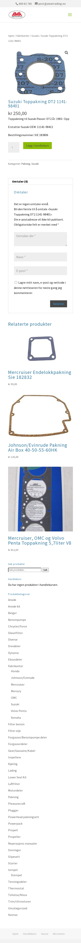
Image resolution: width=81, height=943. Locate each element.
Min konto (59, 933)
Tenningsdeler (17, 882)
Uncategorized (17, 908)
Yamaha (16, 717)
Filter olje (14, 731)
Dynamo (13, 653)
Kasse (44, 933)
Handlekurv (30, 933)
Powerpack (15, 823)
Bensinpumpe (17, 620)
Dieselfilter (15, 633)
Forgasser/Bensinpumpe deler (27, 737)
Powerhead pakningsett (23, 817)
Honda (15, 671)
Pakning (25, 163)
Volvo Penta (19, 711)
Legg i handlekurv (37, 145)
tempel (13, 870)
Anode (12, 600)
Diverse (13, 639)
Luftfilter (14, 784)
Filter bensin (16, 724)
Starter (13, 863)
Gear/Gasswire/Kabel (21, 751)
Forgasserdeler (18, 744)
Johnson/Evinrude (22, 678)
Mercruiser (17, 684)
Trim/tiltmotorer (19, 901)
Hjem (11, 35)
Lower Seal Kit (17, 777)
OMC (14, 697)
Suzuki (35, 35)
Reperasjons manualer (22, 843)
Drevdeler (14, 646)
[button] (66, 52)
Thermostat (16, 888)
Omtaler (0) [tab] (20, 181)
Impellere (14, 757)
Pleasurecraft (16, 803)
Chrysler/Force (17, 626)
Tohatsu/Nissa (17, 895)
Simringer (14, 850)
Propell (13, 830)
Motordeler (15, 790)
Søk (45, 570)
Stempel (16, 875)
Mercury (16, 691)
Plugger (13, 810)
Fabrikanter (22, 35)
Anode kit (14, 606)
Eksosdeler (15, 659)
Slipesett (14, 857)
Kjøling (13, 764)
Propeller (14, 837)
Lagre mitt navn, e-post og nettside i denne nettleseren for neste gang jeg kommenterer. (40, 288)
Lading (12, 770)
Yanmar (13, 915)
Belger (12, 613)
